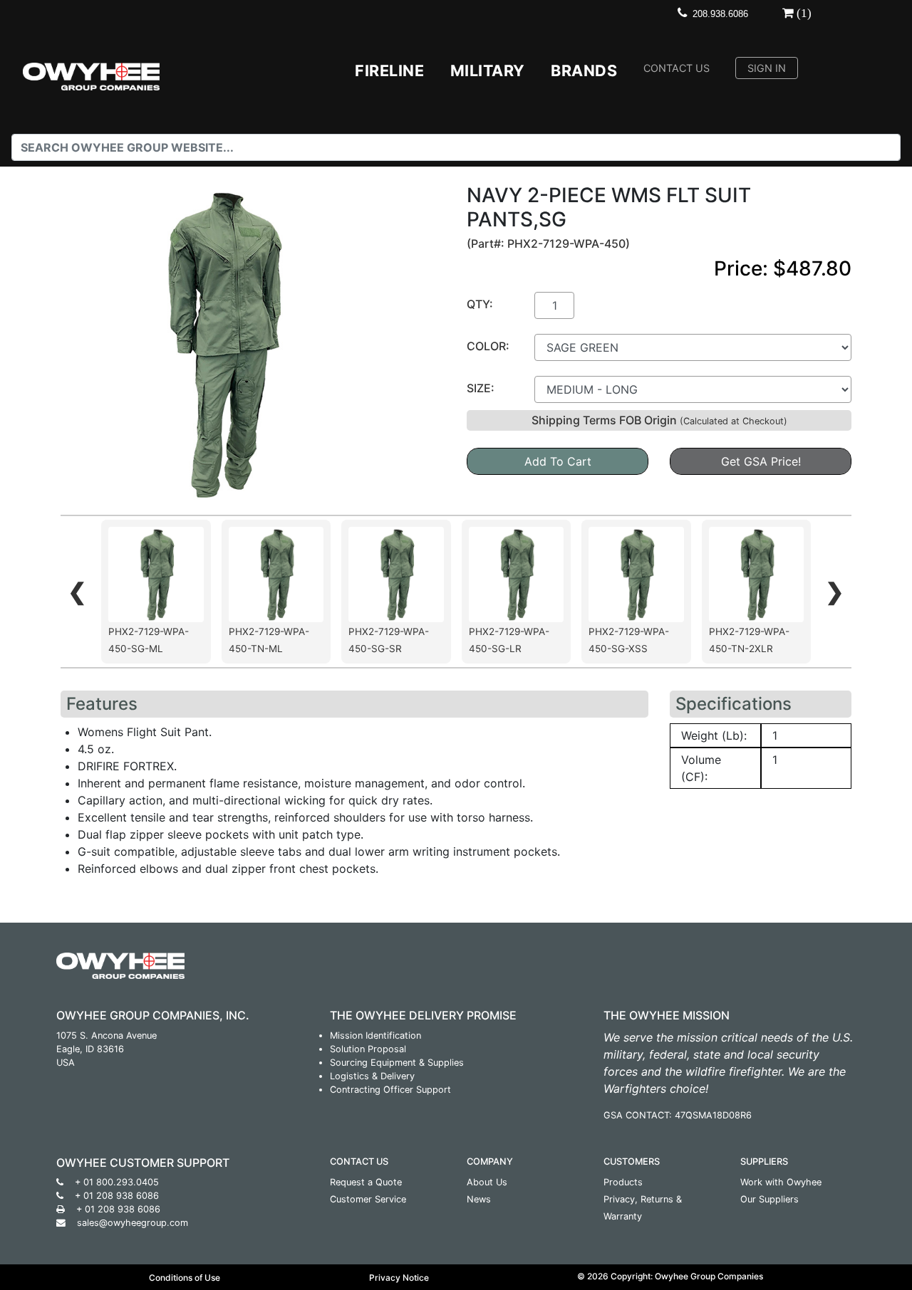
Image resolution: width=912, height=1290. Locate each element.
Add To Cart (557, 461)
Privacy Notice (399, 1277)
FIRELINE (389, 70)
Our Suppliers (769, 1199)
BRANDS (584, 70)
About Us (487, 1182)
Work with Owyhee (781, 1182)
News (479, 1199)
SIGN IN (766, 68)
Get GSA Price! (761, 461)
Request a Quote (366, 1182)
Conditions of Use (184, 1277)
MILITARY (487, 70)
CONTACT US (676, 68)
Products (623, 1182)
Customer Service (368, 1199)
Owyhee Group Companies (709, 1276)
